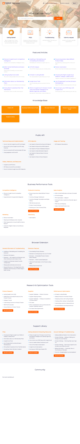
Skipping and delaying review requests (13, 219)
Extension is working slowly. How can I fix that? (40, 253)
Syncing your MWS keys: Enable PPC (38, 349)
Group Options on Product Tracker (12, 307)
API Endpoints (32, 141)
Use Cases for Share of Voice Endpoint (38, 157)
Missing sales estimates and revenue (12, 265)
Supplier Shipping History (35, 296)
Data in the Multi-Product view (62, 206)
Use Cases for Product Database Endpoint (39, 148)
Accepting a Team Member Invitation (13, 349)
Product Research (7, 291)
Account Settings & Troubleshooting (64, 332)
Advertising (31, 214)
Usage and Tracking (59, 141)
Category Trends (8, 300)
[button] (43, 3)
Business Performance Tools (40, 184)
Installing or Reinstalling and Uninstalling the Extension (38, 60)
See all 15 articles (59, 209)
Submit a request (65, 3)
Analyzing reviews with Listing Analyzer (64, 298)
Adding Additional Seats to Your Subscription (65, 335)
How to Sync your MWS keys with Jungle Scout (64, 88)
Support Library (40, 326)
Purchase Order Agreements (36, 308)
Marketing (5, 214)
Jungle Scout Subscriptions (35, 347)
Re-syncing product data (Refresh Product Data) (64, 60)
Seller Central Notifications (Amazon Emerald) (14, 67)
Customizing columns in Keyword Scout (64, 303)
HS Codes (31, 302)
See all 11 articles (33, 352)
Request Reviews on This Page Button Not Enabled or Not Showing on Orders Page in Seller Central (14, 269)
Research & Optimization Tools (40, 285)
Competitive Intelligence (9, 190)
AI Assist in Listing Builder (37, 75)
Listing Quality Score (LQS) (11, 75)
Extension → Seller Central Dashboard (38, 259)
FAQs (3, 332)
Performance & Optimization (62, 291)
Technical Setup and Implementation (13, 141)
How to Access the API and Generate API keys (15, 150)
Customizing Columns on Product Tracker (14, 302)
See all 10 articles (33, 211)
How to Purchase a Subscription (37, 344)
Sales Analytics (58, 190)
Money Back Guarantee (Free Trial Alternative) (13, 88)
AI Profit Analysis (34, 67)
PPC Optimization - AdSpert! (61, 197)
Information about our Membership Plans (14, 82)
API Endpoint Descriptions (61, 144)
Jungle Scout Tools (35, 81)
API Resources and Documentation (12, 167)
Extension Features (33, 248)
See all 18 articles (59, 355)
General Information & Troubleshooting (13, 248)
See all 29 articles (59, 309)
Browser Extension (40, 242)
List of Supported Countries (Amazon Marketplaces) (65, 82)
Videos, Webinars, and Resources (11, 161)
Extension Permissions (9, 255)
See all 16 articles (8, 310)
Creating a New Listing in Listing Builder (64, 301)
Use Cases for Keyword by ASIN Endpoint (39, 146)
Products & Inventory (34, 190)
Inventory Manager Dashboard (36, 197)
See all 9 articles (33, 312)
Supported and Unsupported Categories (13, 197)
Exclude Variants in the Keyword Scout (64, 305)
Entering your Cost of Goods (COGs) (37, 207)
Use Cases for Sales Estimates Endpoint (38, 151)
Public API (40, 135)
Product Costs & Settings (35, 205)
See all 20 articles (8, 352)
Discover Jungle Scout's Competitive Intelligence (14, 60)
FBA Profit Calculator (9, 304)
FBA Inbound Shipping (60, 203)
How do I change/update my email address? (65, 352)
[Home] (6, 3)
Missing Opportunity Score (35, 265)
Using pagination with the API (11, 152)
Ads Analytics (32, 217)
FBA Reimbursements (34, 203)
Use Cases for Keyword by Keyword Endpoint (40, 144)
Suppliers (30, 291)
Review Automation (60, 67)
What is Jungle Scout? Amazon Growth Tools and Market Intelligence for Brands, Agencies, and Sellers (41, 89)
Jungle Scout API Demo (9, 164)
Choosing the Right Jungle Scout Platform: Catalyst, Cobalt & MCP (64, 75)
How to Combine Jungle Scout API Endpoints (14, 169)
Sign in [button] (74, 3)
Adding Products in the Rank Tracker (63, 296)
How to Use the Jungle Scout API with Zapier (14, 144)
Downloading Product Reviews (36, 251)
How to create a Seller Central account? (38, 342)
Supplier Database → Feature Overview (38, 294)
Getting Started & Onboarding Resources (39, 332)
